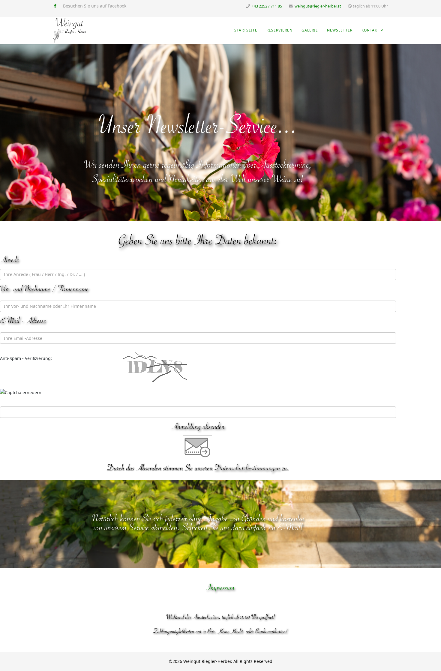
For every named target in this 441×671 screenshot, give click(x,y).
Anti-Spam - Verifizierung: (26, 358)
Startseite (245, 30)
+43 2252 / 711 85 (267, 6)
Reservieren (279, 30)
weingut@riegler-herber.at (318, 6)
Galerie (310, 30)
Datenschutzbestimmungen (247, 468)
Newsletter (339, 30)
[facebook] (55, 6)
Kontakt (371, 30)
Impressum (221, 587)
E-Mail (289, 527)
